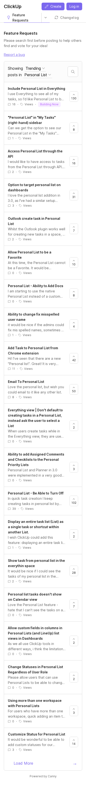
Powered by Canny (43, 776)
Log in (74, 6)
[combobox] (35, 68)
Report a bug (14, 55)
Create (55, 6)
